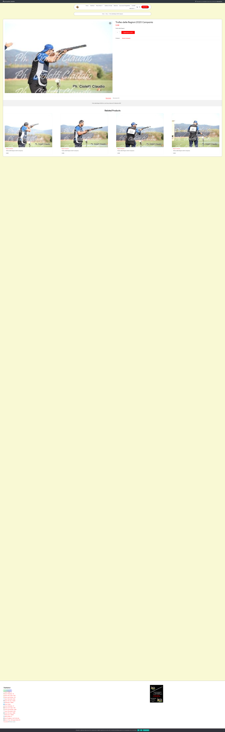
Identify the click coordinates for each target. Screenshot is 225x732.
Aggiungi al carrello (128, 32)
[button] (145, 7)
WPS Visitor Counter (11, 721)
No (141, 730)
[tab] (108, 98)
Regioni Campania (126, 38)
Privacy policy (146, 730)
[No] (223, 730)
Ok (138, 730)
